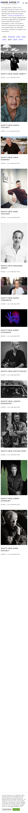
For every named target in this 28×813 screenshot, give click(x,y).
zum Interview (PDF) (13, 77)
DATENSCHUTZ (17, 806)
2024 (18, 37)
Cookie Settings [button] (7, 809)
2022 (4, 39)
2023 (24, 37)
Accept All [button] (16, 809)
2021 (10, 39)
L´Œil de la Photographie (14, 15)
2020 (15, 39)
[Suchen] (23, 3)
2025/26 (11, 37)
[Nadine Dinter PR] (10, 3)
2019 (20, 39)
